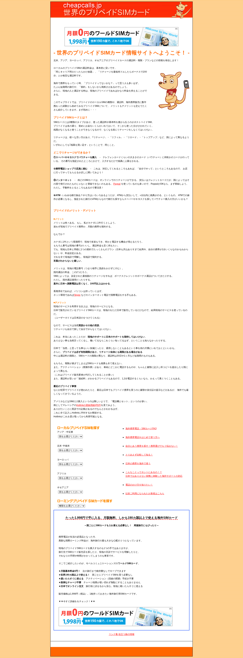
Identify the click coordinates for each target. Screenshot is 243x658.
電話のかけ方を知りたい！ (139, 484)
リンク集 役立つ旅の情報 (121, 634)
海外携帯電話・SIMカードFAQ (141, 428)
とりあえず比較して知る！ (139, 454)
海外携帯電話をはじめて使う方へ (142, 437)
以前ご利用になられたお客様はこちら (144, 493)
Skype (77, 295)
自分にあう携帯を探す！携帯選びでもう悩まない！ (151, 446)
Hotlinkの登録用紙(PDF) (88, 405)
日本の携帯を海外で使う (138, 463)
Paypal (117, 184)
